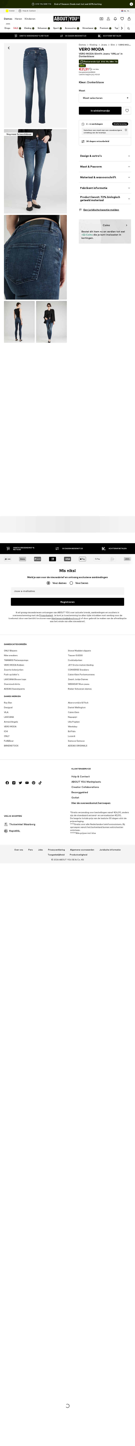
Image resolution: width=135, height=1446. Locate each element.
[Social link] (7, 783)
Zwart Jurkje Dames (78, 679)
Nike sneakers (11, 655)
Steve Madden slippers (79, 651)
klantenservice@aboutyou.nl (66, 618)
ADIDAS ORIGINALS (77, 746)
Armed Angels (11, 722)
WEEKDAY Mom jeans (78, 684)
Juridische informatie (110, 850)
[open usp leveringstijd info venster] (126, 130)
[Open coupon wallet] (101, 19)
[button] (105, 98)
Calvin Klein (73, 712)
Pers (30, 850)
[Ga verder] (121, 28)
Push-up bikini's (11, 674)
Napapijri (72, 717)
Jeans (104, 44)
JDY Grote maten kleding (81, 665)
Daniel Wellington (77, 707)
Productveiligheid (78, 855)
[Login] (108, 19)
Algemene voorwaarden (82, 850)
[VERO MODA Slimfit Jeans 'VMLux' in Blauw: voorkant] (35, 85)
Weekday (72, 726)
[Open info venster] (131, 4)
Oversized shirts (12, 684)
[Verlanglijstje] (122, 19)
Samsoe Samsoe (76, 741)
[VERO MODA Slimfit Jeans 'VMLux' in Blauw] (35, 257)
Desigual (8, 707)
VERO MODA (10, 726)
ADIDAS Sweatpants (14, 689)
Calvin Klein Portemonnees (81, 674)
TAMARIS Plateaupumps (16, 660)
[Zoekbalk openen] (127, 28)
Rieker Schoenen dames (80, 689)
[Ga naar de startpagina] (22, 770)
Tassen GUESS (75, 655)
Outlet (11, 11)
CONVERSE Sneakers (78, 670)
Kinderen (30, 18)
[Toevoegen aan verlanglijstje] (127, 111)
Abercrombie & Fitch (78, 703)
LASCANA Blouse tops (15, 679)
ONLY (6, 736)
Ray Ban (8, 703)
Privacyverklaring (56, 850)
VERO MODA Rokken (14, 665)
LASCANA (9, 717)
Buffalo (72, 731)
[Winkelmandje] (129, 19)
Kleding (93, 44)
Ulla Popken (74, 722)
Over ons (18, 850)
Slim (113, 44)
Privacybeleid (46, 615)
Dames (8, 18)
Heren (18, 18)
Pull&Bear (9, 741)
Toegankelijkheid (56, 855)
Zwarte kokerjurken (13, 670)
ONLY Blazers (10, 651)
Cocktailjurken (75, 660)
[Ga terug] (9, 48)
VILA (6, 712)
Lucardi (71, 736)
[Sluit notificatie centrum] (115, 19)
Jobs (40, 850)
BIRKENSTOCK (11, 746)
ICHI (6, 731)
